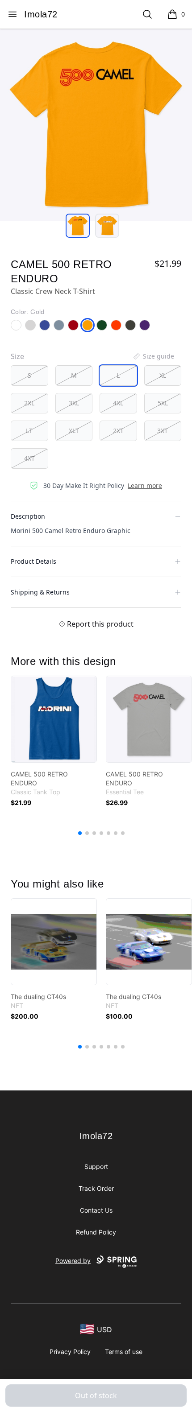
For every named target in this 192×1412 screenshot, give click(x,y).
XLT (74, 430)
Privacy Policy (70, 1351)
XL (162, 375)
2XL (29, 403)
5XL (163, 403)
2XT (118, 430)
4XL (118, 403)
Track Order (96, 1188)
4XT (29, 458)
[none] (153, 356)
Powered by (73, 1260)
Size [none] (17, 356)
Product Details (33, 561)
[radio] (29, 375)
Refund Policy (96, 1232)
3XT (162, 430)
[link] (53, 719)
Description (28, 516)
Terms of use (123, 1351)
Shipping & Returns (40, 592)
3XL (74, 403)
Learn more (145, 485)
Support (96, 1166)
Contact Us (96, 1210)
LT (29, 430)
